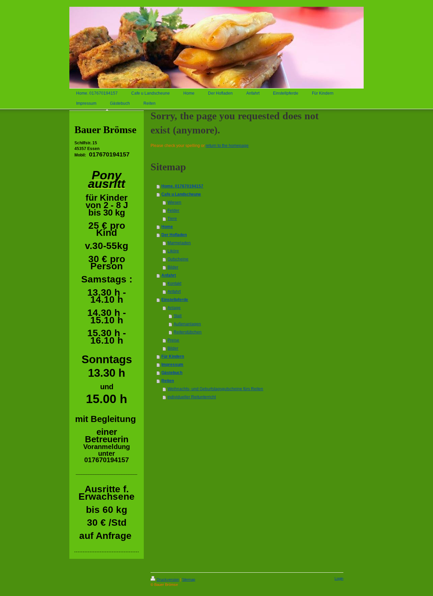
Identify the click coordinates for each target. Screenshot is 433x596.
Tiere (172, 218)
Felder (173, 210)
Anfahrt (168, 275)
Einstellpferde (174, 299)
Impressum (172, 364)
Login (339, 578)
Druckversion (168, 579)
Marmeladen (179, 243)
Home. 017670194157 (182, 186)
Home (167, 226)
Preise (173, 340)
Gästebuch (171, 372)
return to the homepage (227, 145)
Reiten (167, 380)
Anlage (174, 307)
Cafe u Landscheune (181, 194)
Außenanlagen (187, 324)
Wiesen (174, 202)
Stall (178, 316)
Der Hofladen (174, 234)
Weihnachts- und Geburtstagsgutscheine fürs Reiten (215, 389)
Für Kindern (172, 356)
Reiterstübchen (188, 332)
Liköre (173, 251)
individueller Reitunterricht (191, 397)
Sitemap (188, 579)
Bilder (172, 267)
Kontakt (174, 283)
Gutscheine (177, 259)
